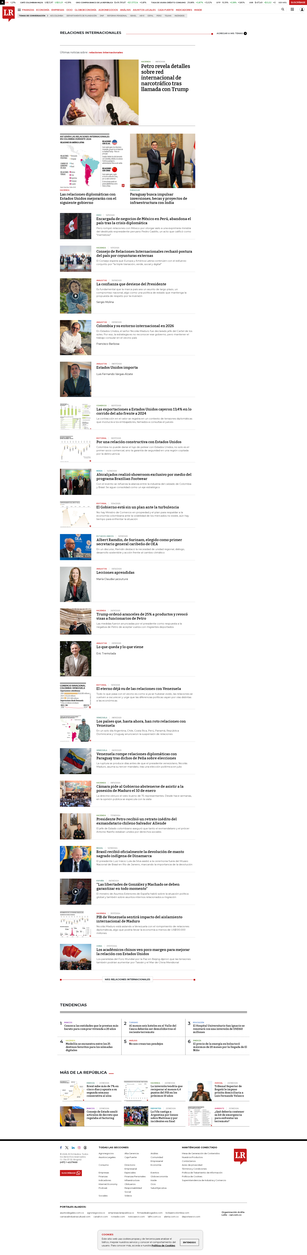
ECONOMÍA (42, 9)
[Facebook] (62, 1148)
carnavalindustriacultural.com (75, 1216)
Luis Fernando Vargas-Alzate (114, 374)
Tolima (168, 16)
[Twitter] (68, 1148)
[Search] (283, 9)
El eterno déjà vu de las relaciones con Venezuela (138, 689)
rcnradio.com (118, 1216)
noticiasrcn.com (136, 1216)
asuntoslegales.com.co (72, 1212)
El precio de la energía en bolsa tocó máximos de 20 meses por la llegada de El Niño (220, 1047)
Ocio (153, 1184)
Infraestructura (132, 1180)
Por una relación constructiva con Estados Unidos (138, 442)
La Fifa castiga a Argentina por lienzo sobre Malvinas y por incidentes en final (164, 1116)
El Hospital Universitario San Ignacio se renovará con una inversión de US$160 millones (219, 1029)
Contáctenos (189, 1161)
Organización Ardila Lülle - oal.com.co (233, 1213)
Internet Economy (108, 1184)
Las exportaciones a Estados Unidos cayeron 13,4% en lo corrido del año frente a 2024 (144, 411)
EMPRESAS (57, 9)
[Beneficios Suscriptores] (292, 9)
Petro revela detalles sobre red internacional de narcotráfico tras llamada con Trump (165, 77)
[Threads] (86, 1148)
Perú (159, 16)
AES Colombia (56, 16)
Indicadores (105, 1180)
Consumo (104, 1165)
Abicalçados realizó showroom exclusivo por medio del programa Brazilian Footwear (144, 476)
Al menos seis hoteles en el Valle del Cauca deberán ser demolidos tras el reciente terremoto (152, 1029)
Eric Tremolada (106, 653)
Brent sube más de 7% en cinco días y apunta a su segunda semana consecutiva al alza (103, 1091)
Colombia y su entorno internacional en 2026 (135, 326)
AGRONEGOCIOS (108, 9)
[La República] (8, 14)
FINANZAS (28, 9)
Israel (133, 16)
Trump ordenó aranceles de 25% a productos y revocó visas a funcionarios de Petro (142, 616)
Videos (128, 1195)
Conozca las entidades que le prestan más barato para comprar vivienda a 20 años (91, 1027)
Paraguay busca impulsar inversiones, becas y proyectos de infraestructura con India (158, 198)
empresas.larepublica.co (121, 1212)
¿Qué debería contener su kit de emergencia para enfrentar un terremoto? (229, 1116)
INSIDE (198, 9)
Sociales (103, 1195)
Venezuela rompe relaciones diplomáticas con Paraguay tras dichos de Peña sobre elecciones (136, 756)
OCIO (69, 9)
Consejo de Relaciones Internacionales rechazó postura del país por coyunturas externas (144, 253)
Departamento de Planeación (82, 16)
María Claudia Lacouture (112, 579)
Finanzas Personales (135, 1176)
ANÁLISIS (125, 9)
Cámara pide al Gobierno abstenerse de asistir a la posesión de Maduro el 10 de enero (140, 788)
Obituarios (130, 1184)
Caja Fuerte (131, 1157)
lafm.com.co (154, 1216)
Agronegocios (106, 1153)
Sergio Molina (105, 302)
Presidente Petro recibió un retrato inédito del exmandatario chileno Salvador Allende (136, 821)
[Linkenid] (74, 1148)
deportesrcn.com (191, 1216)
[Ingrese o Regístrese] (302, 9)
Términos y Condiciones (194, 1168)
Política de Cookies (163, 1245)
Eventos (155, 1172)
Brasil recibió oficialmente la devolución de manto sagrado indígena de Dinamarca (140, 854)
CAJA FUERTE (166, 9)
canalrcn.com (101, 1216)
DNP (102, 16)
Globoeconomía (159, 1176)
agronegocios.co (96, 1212)
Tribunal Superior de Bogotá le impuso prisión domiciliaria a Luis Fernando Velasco (229, 1091)
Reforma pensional (117, 16)
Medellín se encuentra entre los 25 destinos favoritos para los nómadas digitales (89, 1047)
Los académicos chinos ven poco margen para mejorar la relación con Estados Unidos (143, 952)
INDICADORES (184, 9)
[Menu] (19, 10)
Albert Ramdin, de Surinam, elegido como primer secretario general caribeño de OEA (139, 542)
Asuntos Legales (107, 1157)
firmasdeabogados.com (149, 1212)
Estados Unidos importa (117, 367)
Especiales (130, 1172)
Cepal (150, 16)
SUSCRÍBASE (298, 2)
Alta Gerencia (132, 1153)
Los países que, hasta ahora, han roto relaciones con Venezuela (141, 723)
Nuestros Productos (192, 1157)
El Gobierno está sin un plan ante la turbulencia (137, 507)
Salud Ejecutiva (158, 1188)
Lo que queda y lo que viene (119, 647)
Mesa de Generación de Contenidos (201, 1153)
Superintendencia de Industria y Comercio (204, 1180)
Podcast (103, 1188)
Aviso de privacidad (192, 1165)
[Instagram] (80, 1148)
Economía (156, 1165)
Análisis (154, 1153)
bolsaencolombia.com (177, 1212)
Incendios (179, 16)
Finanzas (103, 1176)
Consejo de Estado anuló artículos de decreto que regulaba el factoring (102, 1115)
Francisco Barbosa (107, 343)
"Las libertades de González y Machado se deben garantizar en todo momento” (138, 886)
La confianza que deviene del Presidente (131, 284)
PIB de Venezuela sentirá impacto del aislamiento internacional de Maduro (139, 919)
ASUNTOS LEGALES (144, 9)
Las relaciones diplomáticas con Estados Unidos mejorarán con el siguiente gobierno (88, 198)
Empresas (104, 1172)
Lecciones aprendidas (115, 572)
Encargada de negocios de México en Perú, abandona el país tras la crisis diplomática (143, 221)
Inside (154, 1180)
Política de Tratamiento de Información (202, 1172)
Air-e (142, 16)
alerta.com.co (171, 1216)
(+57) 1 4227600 (68, 1162)
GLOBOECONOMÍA (85, 9)
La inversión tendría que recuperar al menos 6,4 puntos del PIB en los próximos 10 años (167, 1091)
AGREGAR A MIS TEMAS (230, 33)
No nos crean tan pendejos (146, 1043)
